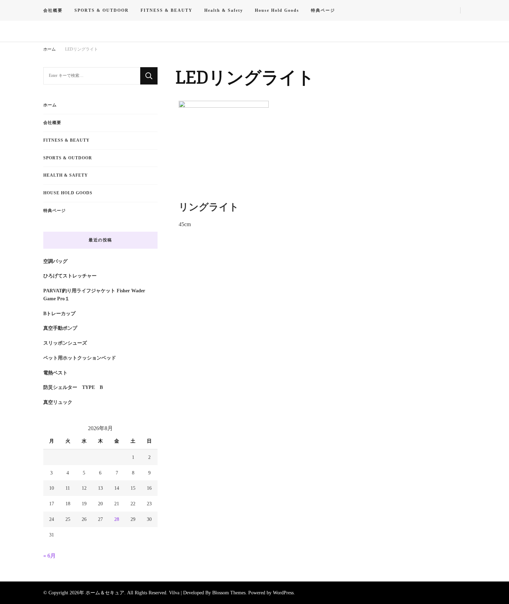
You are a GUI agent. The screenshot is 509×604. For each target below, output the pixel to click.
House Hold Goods (277, 10)
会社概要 (53, 10)
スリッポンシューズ (65, 343)
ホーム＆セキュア (105, 592)
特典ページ (323, 10)
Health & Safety (223, 10)
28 (116, 519)
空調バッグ (55, 261)
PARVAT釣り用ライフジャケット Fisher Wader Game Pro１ (94, 294)
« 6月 (49, 556)
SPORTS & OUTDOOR (101, 10)
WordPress (283, 592)
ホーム (50, 105)
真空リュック (57, 402)
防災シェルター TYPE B (73, 387)
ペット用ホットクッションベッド (79, 358)
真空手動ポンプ (60, 328)
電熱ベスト (55, 372)
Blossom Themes (228, 592)
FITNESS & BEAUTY (167, 10)
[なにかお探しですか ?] (91, 76)
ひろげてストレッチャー (70, 275)
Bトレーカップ (59, 313)
